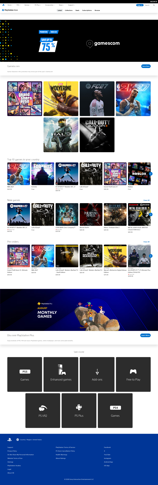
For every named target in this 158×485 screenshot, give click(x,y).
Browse (97, 10)
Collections (69, 10)
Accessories (49, 5)
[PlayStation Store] (10, 9)
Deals (77, 10)
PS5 (18, 5)
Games (27, 5)
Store (9, 5)
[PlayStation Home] (3, 5)
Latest (60, 10)
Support (71, 5)
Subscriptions (87, 10)
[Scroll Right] (151, 174)
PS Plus (37, 5)
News (61, 5)
